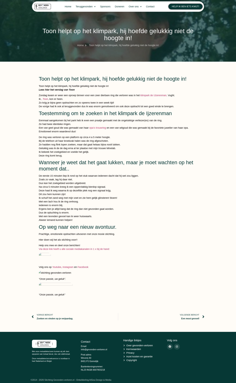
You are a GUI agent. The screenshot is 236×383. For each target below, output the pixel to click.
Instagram (68, 267)
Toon (45, 99)
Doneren (119, 6)
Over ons (134, 6)
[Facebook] (170, 347)
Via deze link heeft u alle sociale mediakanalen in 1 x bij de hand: (74, 249)
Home (68, 6)
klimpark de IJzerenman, (153, 95)
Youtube (56, 267)
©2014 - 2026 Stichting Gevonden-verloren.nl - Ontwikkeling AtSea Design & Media (71, 380)
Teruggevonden (84, 6)
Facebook (83, 267)
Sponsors (105, 6)
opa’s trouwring (97, 127)
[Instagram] (177, 347)
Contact (150, 6)
